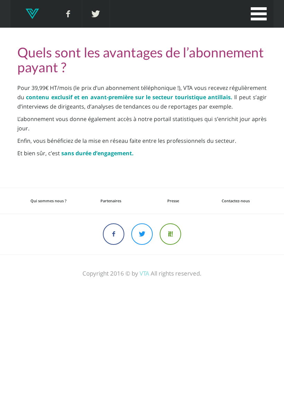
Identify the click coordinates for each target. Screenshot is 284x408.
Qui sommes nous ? (48, 200)
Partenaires (110, 200)
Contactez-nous (236, 200)
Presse (173, 200)
